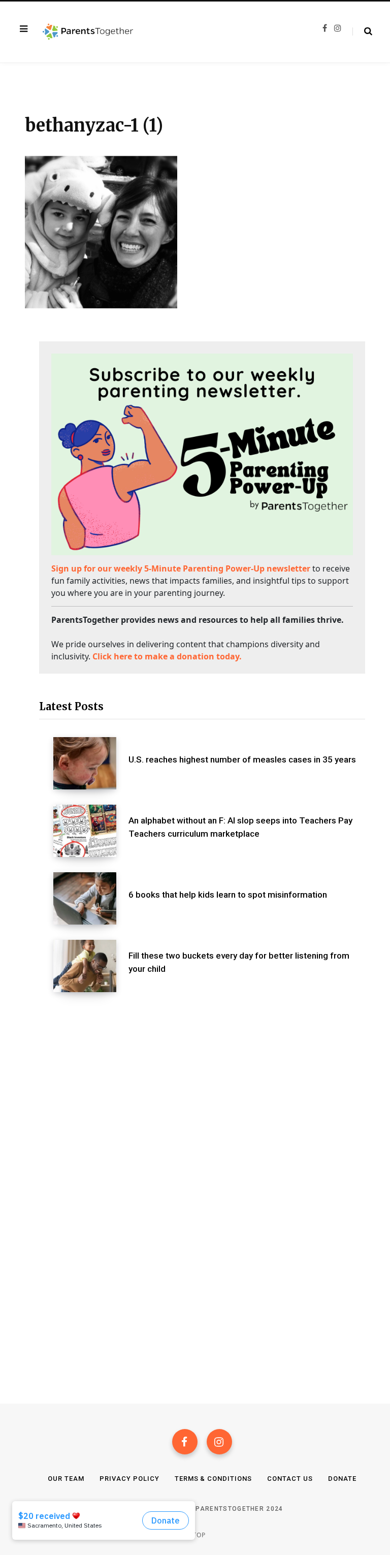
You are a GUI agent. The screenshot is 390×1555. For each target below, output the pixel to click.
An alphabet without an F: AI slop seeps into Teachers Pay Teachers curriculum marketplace (240, 827)
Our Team (66, 1478)
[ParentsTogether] (88, 32)
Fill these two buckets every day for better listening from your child (238, 962)
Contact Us (290, 1478)
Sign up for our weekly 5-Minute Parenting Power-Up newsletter (180, 568)
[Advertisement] (202, 1089)
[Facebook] (185, 1441)
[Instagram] (219, 1441)
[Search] (362, 31)
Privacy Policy (129, 1478)
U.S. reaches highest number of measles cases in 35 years (242, 759)
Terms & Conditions (213, 1478)
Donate (342, 1478)
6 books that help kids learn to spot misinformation (227, 895)
